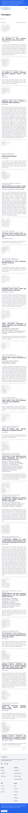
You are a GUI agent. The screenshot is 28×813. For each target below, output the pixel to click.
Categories (3, 773)
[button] (26, 3)
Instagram (16, 791)
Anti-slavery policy (17, 776)
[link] (6, 8)
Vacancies (3, 791)
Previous (4, 748)
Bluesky (15, 794)
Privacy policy (16, 770)
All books (2, 770)
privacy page (17, 807)
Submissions (3, 776)
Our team (3, 788)
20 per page (3, 22)
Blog (15, 785)
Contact (2, 785)
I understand (4, 811)
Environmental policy (18, 779)
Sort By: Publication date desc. (21, 22)
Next (24, 748)
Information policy (17, 773)
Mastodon (16, 797)
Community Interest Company (18, 759)
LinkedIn (15, 800)
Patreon (15, 788)
